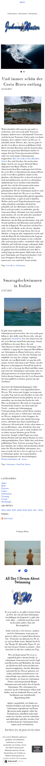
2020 (19, 510)
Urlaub (4, 499)
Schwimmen (20, 265)
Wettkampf (6, 502)
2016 (40, 510)
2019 (24, 510)
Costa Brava (10, 265)
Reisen (27, 464)
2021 (14, 510)
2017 (35, 510)
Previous (3, 56)
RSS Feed (8, 518)
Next (42, 56)
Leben (4, 491)
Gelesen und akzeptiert (37, 749)
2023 (9, 510)
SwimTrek (16, 338)
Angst (3, 483)
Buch (3, 486)
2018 (30, 510)
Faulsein (5, 488)
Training (5, 496)
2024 (3, 510)
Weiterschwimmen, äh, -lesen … (14, 459)
